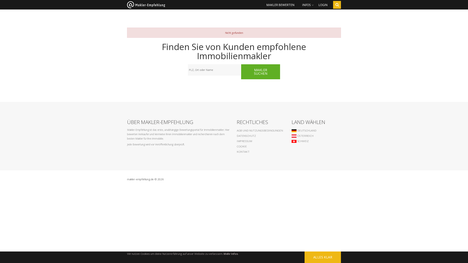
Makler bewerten (280, 5)
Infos (306, 5)
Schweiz (303, 141)
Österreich (305, 136)
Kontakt (243, 151)
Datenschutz (246, 136)
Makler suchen (260, 72)
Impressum (244, 141)
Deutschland (306, 130)
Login (323, 5)
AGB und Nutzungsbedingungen (260, 130)
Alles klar (322, 257)
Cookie (242, 146)
